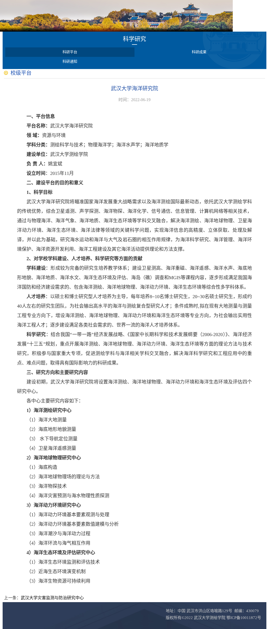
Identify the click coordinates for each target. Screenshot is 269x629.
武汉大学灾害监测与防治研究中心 (52, 598)
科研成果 (199, 52)
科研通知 (70, 61)
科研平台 (70, 52)
